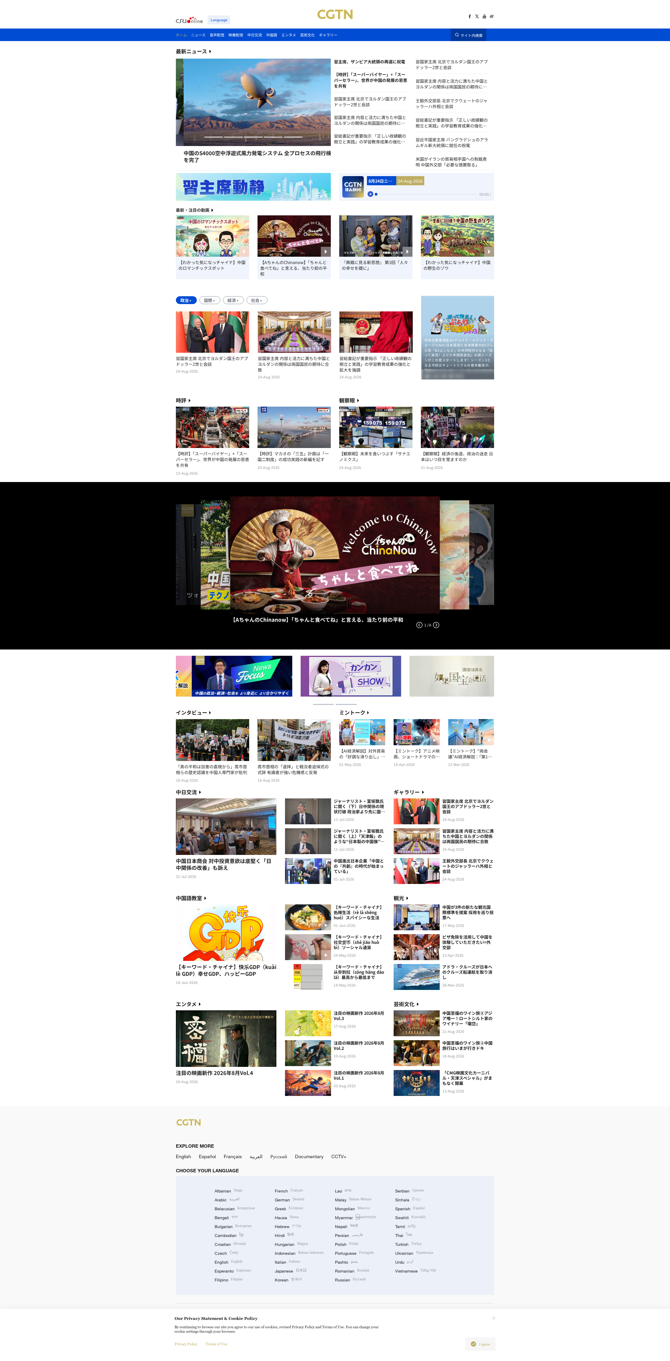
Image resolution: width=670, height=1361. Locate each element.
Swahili (410, 1217)
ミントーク (352, 712)
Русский (278, 1156)
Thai (403, 1235)
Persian (349, 1235)
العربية (256, 1156)
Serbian (409, 1191)
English (183, 1156)
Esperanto (233, 1271)
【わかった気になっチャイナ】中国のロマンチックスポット (211, 265)
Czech (226, 1253)
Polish (346, 1244)
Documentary (309, 1156)
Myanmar (355, 1217)
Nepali (346, 1226)
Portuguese (354, 1253)
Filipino (229, 1279)
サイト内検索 (472, 35)
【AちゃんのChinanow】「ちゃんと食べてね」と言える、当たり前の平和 (293, 268)
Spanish (410, 1208)
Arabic (227, 1199)
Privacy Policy (186, 1344)
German (289, 1199)
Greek (289, 1208)
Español (207, 1156)
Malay (353, 1199)
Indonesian (299, 1253)
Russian (350, 1279)
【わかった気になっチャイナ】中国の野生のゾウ (456, 265)
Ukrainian (414, 1253)
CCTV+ (339, 1156)
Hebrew (288, 1226)
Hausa (287, 1217)
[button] (213, 137)
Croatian (230, 1244)
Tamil (405, 1226)
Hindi (284, 1235)
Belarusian (235, 1208)
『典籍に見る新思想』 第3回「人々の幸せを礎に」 (375, 265)
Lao (343, 1191)
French (289, 1191)
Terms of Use (216, 1344)
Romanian (352, 1271)
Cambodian (229, 1235)
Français (233, 1156)
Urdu (404, 1262)
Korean (288, 1279)
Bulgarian (233, 1226)
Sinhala (408, 1199)
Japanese (291, 1271)
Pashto (346, 1262)
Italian (287, 1262)
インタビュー (191, 712)
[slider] (376, 194)
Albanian (228, 1191)
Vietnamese (415, 1271)
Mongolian (352, 1208)
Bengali (226, 1217)
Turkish (408, 1244)
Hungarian (291, 1244)
